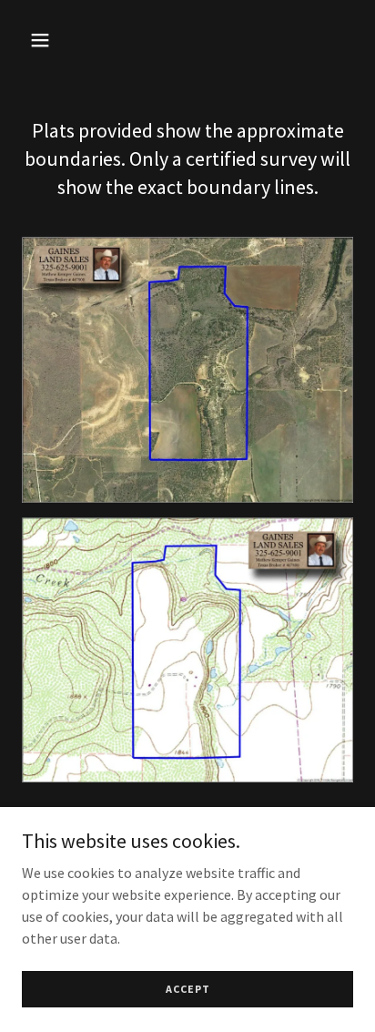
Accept (188, 989)
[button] (59, 40)
